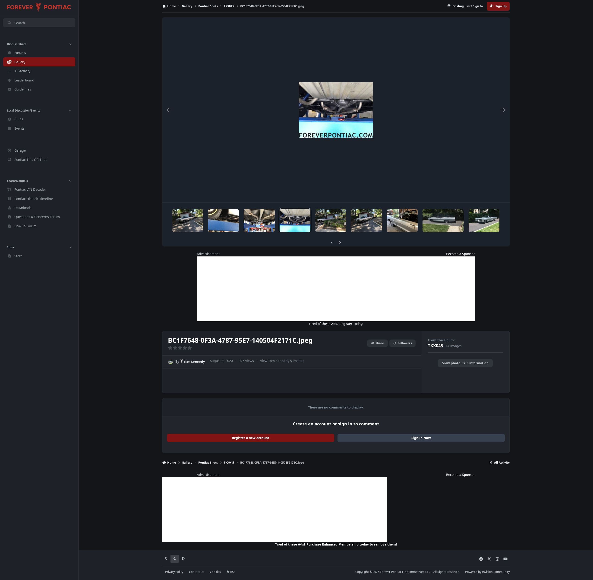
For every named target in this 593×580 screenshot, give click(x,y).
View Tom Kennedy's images (282, 361)
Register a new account (250, 438)
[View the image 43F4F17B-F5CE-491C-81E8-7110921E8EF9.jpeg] (223, 220)
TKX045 (435, 345)
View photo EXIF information (465, 363)
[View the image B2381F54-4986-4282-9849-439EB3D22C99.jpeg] (187, 220)
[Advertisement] (336, 288)
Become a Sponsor (460, 254)
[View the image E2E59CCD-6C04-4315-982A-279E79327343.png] (443, 220)
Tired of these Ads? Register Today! (336, 323)
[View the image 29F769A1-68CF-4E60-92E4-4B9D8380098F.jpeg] (484, 220)
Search (19, 23)
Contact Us (196, 572)
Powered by (487, 572)
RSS (232, 572)
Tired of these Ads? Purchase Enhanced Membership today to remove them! (336, 544)
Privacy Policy (174, 572)
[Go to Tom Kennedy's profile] (170, 361)
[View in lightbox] (336, 110)
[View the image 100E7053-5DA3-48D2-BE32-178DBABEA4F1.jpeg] (366, 220)
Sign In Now (421, 438)
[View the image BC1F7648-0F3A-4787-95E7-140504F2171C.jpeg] (295, 220)
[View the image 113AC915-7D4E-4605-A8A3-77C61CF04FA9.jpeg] (259, 220)
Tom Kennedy (194, 361)
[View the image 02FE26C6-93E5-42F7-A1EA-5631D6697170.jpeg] (402, 220)
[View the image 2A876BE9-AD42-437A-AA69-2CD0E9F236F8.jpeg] (330, 220)
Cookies (215, 572)
